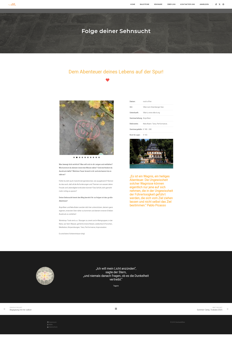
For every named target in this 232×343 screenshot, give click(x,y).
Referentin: (134, 124)
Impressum (53, 322)
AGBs (51, 324)
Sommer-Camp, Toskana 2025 (209, 310)
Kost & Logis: (135, 135)
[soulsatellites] (12, 4)
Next (117, 127)
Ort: (131, 107)
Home (132, 4)
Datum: (132, 101)
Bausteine (144, 4)
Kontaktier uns (187, 4)
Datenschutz (53, 327)
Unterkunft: (134, 113)
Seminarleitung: (136, 118)
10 (99, 157)
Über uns (171, 4)
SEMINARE (158, 4)
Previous (55, 127)
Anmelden (204, 4)
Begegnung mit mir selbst (20, 310)
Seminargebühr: (136, 129)
